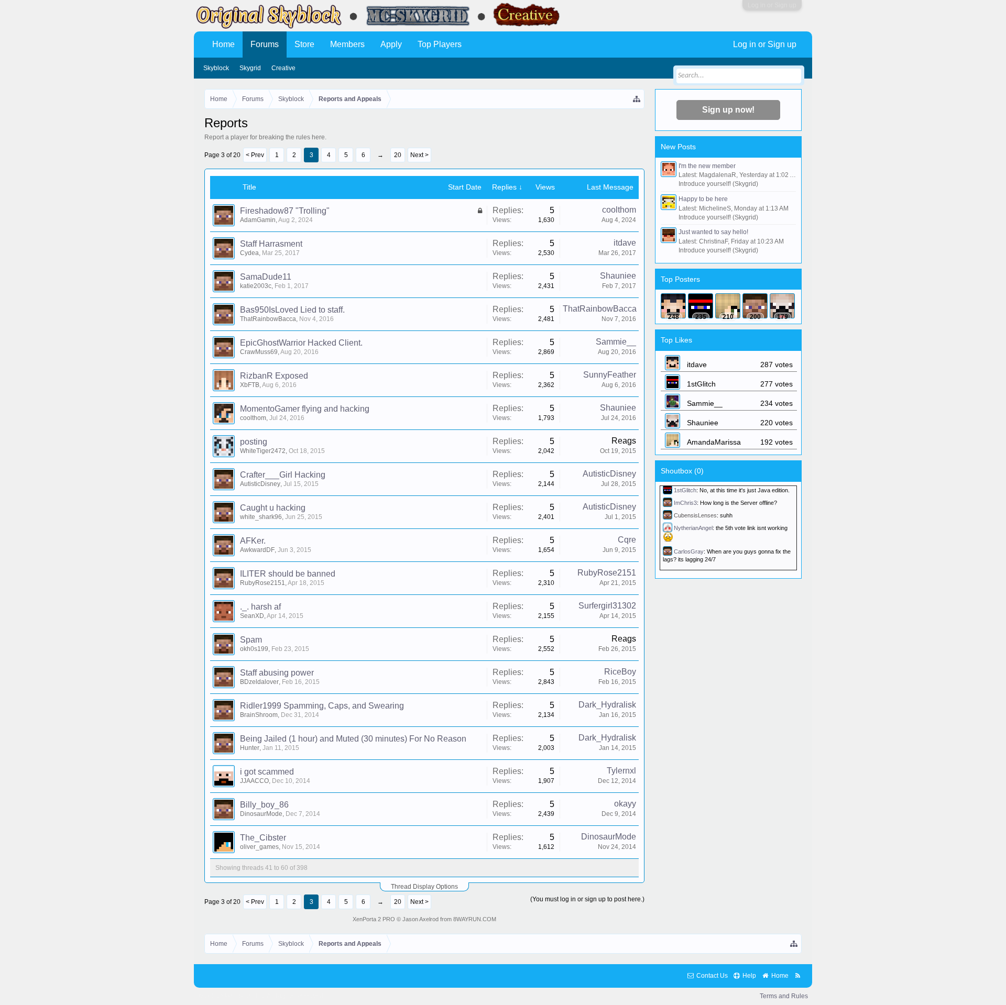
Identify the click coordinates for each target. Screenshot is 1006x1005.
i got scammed (267, 771)
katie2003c (255, 286)
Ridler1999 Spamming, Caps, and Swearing (322, 705)
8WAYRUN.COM (474, 919)
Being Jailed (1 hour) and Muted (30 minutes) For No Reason (353, 738)
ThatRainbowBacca (268, 319)
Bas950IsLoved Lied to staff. (292, 309)
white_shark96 (261, 517)
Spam (251, 639)
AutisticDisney (260, 484)
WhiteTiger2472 (263, 451)
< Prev (255, 155)
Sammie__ (616, 341)
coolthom (619, 209)
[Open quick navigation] (637, 99)
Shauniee (618, 275)
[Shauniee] (782, 305)
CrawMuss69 (259, 352)
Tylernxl (621, 770)
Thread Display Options (424, 886)
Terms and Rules (784, 996)
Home (223, 44)
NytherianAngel (693, 528)
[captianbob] (755, 305)
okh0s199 (254, 649)
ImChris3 (685, 503)
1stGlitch (685, 490)
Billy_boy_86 (264, 804)
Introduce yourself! (705, 183)
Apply (391, 44)
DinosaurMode (261, 814)
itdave (625, 242)
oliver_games (259, 847)
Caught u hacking (272, 507)
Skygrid (250, 68)
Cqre (627, 539)
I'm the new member (707, 166)
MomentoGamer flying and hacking (304, 408)
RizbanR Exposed (274, 375)
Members (347, 44)
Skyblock (216, 68)
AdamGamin (258, 220)
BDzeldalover (259, 682)
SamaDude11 (265, 276)
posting (253, 441)
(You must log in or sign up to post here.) (587, 899)
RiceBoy (620, 671)
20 (397, 155)
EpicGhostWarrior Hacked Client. (301, 342)
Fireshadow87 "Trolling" (285, 210)
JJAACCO (254, 781)
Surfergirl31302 (607, 605)
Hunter (249, 748)
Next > (419, 155)
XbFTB (249, 385)
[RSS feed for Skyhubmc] (797, 976)
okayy (625, 803)
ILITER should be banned (287, 573)
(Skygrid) (745, 183)
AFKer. (253, 540)
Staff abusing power (277, 672)
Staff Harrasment (271, 243)
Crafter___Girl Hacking (282, 474)
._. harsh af (260, 606)
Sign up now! (728, 109)
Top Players (440, 44)
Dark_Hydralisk (607, 704)
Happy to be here (703, 199)
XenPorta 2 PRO (374, 919)
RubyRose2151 (262, 583)
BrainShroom (259, 715)
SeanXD (252, 616)
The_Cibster (263, 837)
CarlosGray (689, 551)
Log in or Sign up (772, 5)
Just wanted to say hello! (713, 232)
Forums (264, 44)
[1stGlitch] (700, 305)
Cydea (249, 253)
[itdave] (673, 305)
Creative (283, 68)
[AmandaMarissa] (727, 305)
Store (304, 44)
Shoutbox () (682, 471)
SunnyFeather (609, 374)
